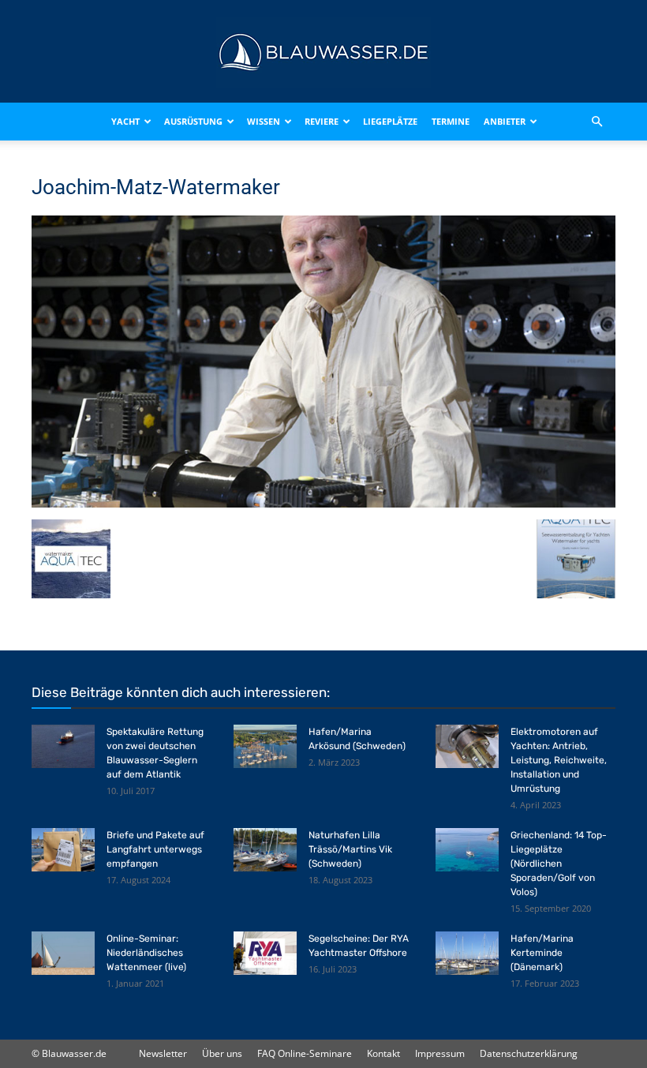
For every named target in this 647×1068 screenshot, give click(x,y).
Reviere (321, 121)
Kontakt (383, 1053)
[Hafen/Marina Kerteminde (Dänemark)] (467, 953)
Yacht (125, 121)
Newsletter (163, 1053)
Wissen (263, 121)
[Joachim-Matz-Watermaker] (323, 503)
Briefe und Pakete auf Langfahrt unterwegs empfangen (155, 849)
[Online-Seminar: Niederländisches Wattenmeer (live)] (63, 953)
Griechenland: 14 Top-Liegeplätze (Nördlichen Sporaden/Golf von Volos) (558, 863)
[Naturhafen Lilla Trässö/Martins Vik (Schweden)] (265, 849)
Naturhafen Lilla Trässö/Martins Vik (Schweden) (350, 849)
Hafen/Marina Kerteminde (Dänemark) (542, 952)
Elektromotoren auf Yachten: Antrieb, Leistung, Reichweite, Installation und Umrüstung (558, 760)
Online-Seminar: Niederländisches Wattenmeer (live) (146, 952)
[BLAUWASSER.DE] (323, 52)
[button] (596, 122)
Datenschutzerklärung (529, 1053)
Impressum (440, 1053)
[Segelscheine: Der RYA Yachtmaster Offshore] (265, 953)
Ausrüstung (193, 121)
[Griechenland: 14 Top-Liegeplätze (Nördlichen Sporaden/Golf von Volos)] (467, 849)
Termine (450, 121)
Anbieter (504, 121)
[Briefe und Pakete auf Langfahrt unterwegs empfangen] (63, 849)
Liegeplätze (390, 121)
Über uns (222, 1053)
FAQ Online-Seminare (304, 1053)
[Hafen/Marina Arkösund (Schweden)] (265, 746)
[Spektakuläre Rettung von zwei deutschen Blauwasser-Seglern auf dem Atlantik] (63, 746)
